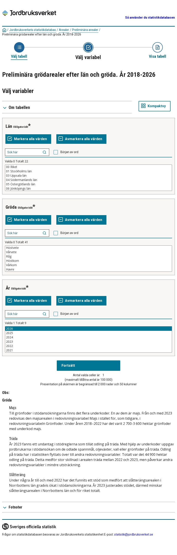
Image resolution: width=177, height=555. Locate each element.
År (8, 288)
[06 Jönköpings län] (88, 188)
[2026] (88, 328)
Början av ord (69, 152)
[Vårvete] (88, 252)
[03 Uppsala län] (88, 175)
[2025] (88, 333)
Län (9, 126)
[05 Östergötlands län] (88, 184)
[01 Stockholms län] (88, 171)
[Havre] (88, 269)
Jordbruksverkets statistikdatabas (32, 30)
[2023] (88, 341)
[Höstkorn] (88, 261)
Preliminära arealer (85, 30)
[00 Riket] (88, 167)
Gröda (11, 207)
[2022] (88, 346)
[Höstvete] (88, 248)
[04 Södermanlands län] (88, 180)
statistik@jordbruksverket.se (133, 534)
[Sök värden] (44, 152)
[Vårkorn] (88, 265)
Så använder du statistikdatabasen (150, 17)
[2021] (88, 350)
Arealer (64, 30)
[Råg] (88, 256)
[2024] (88, 337)
